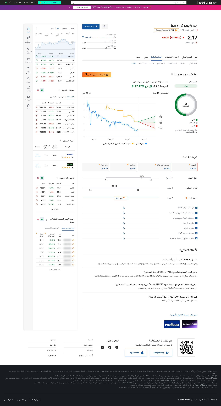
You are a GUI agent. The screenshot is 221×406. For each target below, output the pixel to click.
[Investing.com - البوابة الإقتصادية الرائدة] (207, 2)
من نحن (53, 340)
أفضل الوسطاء (68, 140)
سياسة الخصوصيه (22, 400)
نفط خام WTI (70, 64)
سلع (58, 28)
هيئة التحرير (52, 355)
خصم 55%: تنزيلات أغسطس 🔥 (49, 2)
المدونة (90, 340)
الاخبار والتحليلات (172, 57)
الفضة (72, 60)
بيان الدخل (183, 63)
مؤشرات (64, 28)
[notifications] (10, 2)
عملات (72, 28)
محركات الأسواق (67, 90)
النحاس (72, 73)
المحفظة (90, 350)
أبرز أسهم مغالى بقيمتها (52, 228)
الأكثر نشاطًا (70, 97)
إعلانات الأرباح (143, 63)
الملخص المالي (193, 63)
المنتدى (138, 57)
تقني (146, 57)
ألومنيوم (71, 77)
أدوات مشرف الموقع (86, 355)
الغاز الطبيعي (70, 81)
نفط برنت (71, 68)
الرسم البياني (187, 57)
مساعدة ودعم (51, 350)
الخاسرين (53, 97)
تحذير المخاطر (8, 400)
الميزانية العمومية (172, 63)
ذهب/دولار (71, 56)
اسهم (52, 28)
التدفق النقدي (161, 63)
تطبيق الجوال (88, 345)
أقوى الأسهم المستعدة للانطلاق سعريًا (62, 220)
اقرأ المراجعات (37, 155)
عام (196, 57)
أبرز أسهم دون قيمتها (68, 228)
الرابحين (61, 97)
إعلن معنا (53, 345)
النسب (152, 63)
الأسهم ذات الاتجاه (67, 177)
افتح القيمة (88, 37)
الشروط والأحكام (35, 400)
